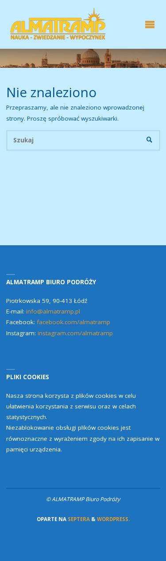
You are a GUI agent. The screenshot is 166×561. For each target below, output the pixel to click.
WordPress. (113, 519)
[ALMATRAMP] (59, 24)
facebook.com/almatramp (73, 322)
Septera (78, 519)
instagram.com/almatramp (75, 333)
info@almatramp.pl (53, 311)
